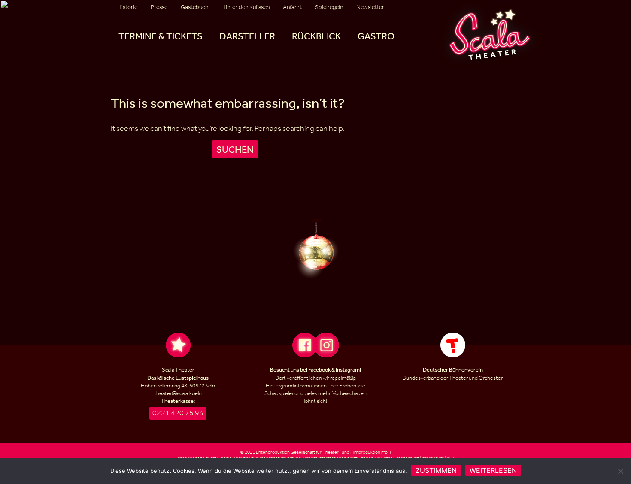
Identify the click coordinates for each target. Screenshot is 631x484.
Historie (127, 7)
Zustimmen (436, 470)
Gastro (376, 36)
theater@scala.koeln (178, 393)
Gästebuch (194, 7)
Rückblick (316, 36)
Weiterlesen (493, 470)
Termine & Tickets (160, 36)
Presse (159, 7)
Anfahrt (292, 7)
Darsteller (247, 36)
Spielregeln (329, 7)
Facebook (319, 369)
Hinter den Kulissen (245, 7)
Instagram (348, 369)
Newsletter (370, 7)
